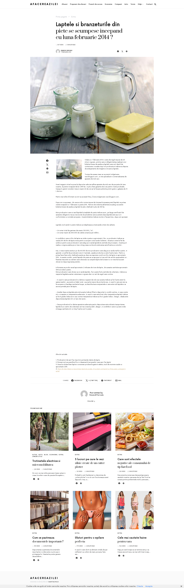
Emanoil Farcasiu (66, 50)
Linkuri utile (37, 456)
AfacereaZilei (44, 4)
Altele (34, 454)
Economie (53, 454)
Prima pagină (61, 17)
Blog (46, 454)
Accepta (148, 586)
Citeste (140, 586)
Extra (73, 17)
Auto (41, 454)
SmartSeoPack (53, 582)
